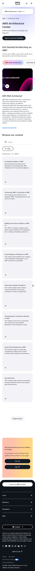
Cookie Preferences (8, 562)
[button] (14, 11)
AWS (3, 18)
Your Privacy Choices (8, 559)
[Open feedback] (33, 285)
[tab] (13, 62)
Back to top (16, 551)
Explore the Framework (9, 127)
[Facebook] (6, 546)
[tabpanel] (17, 98)
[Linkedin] (9, 546)
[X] (3, 546)
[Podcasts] (22, 546)
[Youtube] (18, 546)
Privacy (4, 556)
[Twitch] (15, 546)
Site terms (12, 556)
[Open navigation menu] (3, 3)
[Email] (25, 546)
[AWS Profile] (31, 3)
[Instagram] (12, 546)
